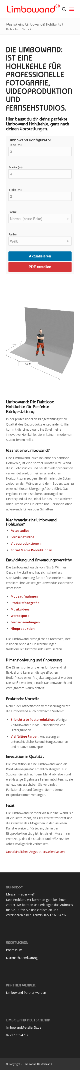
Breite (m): (15, 167)
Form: (12, 212)
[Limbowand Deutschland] (33, 9)
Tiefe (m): (15, 190)
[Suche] (62, 9)
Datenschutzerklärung (22, 958)
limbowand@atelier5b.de (23, 1027)
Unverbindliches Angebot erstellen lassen (35, 851)
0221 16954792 (55, 915)
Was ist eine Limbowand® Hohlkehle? (34, 24)
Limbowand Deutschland (37, 1064)
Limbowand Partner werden (26, 992)
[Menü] (71, 9)
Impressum (14, 950)
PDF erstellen (40, 267)
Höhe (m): (15, 145)
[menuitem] (62, 9)
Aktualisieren (40, 256)
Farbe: (12, 234)
